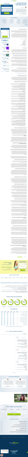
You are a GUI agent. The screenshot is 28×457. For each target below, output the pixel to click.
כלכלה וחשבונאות (18, 11)
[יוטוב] (14, 445)
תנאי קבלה (18, 437)
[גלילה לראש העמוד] (27, 455)
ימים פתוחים (20, 437)
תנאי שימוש (15, 437)
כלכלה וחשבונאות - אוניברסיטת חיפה (11, 306)
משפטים (23, 54)
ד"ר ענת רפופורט (22, 7)
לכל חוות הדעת (14, 372)
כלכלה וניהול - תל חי (4, 65)
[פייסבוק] (13, 445)
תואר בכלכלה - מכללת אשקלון (17, 306)
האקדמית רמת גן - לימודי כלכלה (4, 47)
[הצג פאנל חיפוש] (1, 1)
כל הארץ (25, 277)
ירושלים (6, 277)
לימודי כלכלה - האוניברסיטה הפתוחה (3, 68)
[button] (18, 29)
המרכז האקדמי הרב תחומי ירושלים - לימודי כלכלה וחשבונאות (4, 61)
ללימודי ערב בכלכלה (23, 10)
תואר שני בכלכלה (14, 220)
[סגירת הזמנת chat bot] (7, 452)
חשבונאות (17, 54)
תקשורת (19, 54)
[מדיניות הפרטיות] (27, 452)
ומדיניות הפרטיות (3, 35)
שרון (2, 277)
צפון (21, 277)
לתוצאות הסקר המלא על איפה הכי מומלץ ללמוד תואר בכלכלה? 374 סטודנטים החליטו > (14, 326)
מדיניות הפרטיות (12, 437)
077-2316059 (5, 44)
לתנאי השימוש (5, 35)
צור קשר (6, 437)
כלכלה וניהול (21, 11)
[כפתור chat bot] (1, 455)
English (4, 437)
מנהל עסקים (14, 54)
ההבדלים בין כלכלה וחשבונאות (21, 73)
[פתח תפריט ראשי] (27, 1)
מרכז (13, 277)
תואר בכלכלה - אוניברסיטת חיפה (4, 58)
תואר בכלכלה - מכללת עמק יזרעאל (4, 306)
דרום (17, 277)
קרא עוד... (22, 341)
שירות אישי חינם (4, 48)
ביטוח (13, 37)
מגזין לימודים (9, 437)
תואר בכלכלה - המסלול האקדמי (4, 44)
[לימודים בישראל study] (14, 1)
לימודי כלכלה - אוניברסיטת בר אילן (4, 54)
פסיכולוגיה (21, 54)
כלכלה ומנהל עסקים (24, 11)
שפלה (10, 277)
